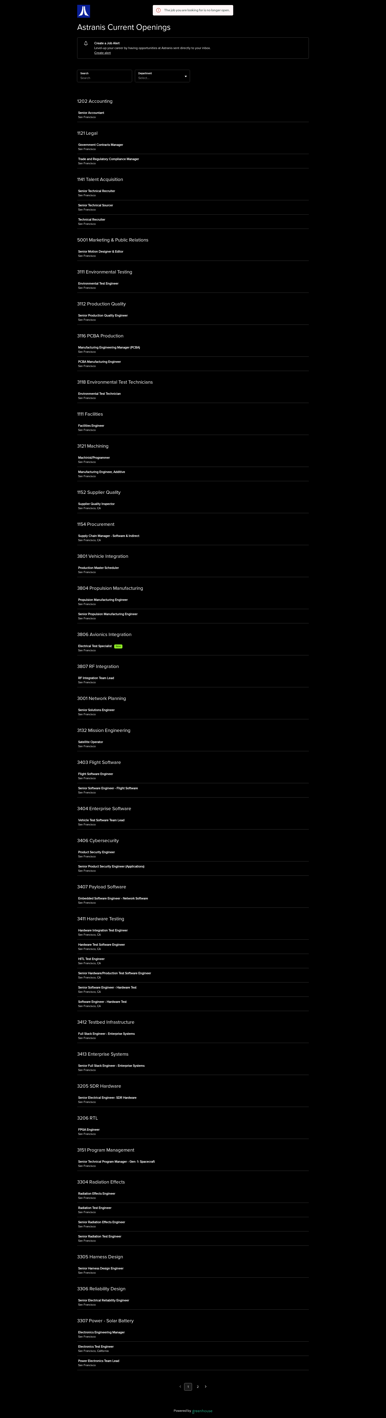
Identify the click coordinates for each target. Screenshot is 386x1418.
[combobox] (138, 78)
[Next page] (205, 1387)
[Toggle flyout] (185, 76)
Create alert (102, 53)
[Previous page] (180, 1387)
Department (145, 73)
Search (84, 73)
